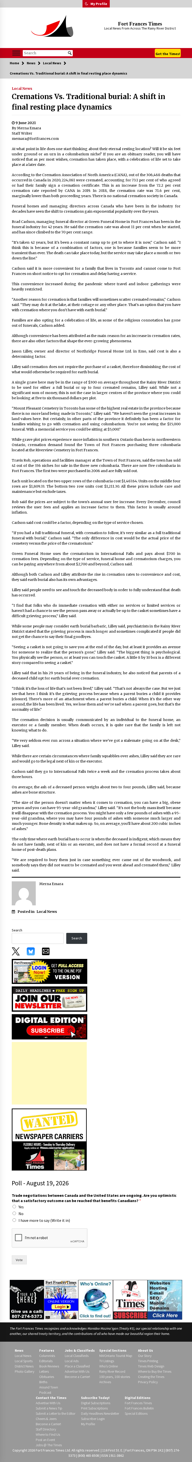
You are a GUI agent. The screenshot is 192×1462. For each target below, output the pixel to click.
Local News (22, 88)
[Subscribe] (130, 1300)
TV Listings (106, 1361)
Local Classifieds (76, 1355)
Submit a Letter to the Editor (55, 1413)
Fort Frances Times (140, 24)
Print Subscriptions (94, 1408)
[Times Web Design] (165, 1299)
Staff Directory (46, 1429)
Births (43, 1382)
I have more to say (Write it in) (44, 1220)
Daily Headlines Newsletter (100, 1413)
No (21, 1213)
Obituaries (46, 1376)
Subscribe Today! (95, 1397)
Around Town (48, 1387)
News (19, 1350)
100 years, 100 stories (114, 1376)
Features (46, 1350)
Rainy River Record (112, 1371)
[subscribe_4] (49, 998)
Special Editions (136, 1413)
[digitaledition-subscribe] (49, 1026)
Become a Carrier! (77, 1376)
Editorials (45, 1361)
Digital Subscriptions (95, 1403)
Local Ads (71, 1361)
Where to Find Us (48, 1434)
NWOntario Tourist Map (115, 1355)
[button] (86, 4)
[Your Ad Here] (27, 1299)
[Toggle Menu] (16, 53)
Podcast (45, 1392)
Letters (44, 1371)
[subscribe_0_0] (49, 971)
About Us (145, 1350)
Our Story (145, 1355)
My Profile (98, 4)
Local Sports (23, 1361)
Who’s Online (108, 1366)
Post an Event (45, 1439)
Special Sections (112, 1350)
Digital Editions (137, 1397)
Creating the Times (151, 1376)
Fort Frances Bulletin (139, 1408)
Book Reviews (49, 1366)
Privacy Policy (148, 1382)
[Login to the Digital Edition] (61, 1299)
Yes (21, 1206)
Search (17, 930)
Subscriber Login (93, 1418)
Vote (19, 1260)
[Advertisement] (49, 1073)
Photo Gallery (24, 1371)
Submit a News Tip (49, 1408)
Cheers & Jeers (46, 1418)
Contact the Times (51, 1397)
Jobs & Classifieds (80, 1350)
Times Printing (148, 1361)
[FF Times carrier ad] (49, 1139)
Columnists (47, 1355)
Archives (105, 1382)
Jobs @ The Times (49, 1445)
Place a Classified (77, 1366)
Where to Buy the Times (154, 1371)
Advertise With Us (77, 1371)
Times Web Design (151, 1366)
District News (24, 1366)
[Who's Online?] (95, 1299)
